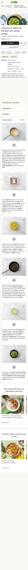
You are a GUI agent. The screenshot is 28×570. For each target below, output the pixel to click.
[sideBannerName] (14, 90)
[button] (14, 108)
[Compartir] (25, 43)
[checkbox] (1, 39)
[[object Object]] (21, 43)
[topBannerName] (14, 11)
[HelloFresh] (14, 2)
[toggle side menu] (2, 2)
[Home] (2, 6)
